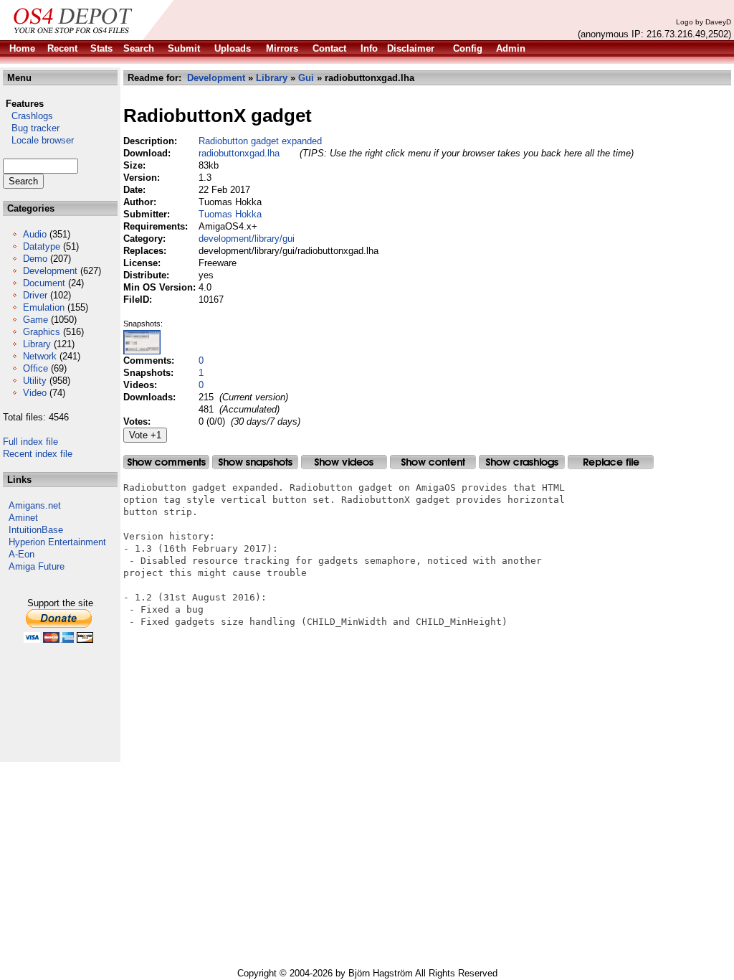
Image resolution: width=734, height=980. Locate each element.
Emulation (44, 307)
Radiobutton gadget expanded (260, 141)
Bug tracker (31, 128)
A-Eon (21, 554)
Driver (35, 295)
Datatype (41, 246)
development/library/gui (247, 238)
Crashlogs (28, 115)
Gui (306, 77)
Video (35, 392)
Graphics (41, 331)
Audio (35, 234)
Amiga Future (37, 566)
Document (44, 283)
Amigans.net (35, 505)
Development (50, 270)
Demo (35, 258)
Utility (35, 380)
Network (40, 356)
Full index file (30, 441)
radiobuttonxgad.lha (239, 153)
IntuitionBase (36, 529)
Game (35, 319)
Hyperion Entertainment (57, 542)
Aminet (23, 517)
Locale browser (38, 140)
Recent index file (37, 453)
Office (35, 368)
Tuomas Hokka (230, 214)
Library (37, 344)
